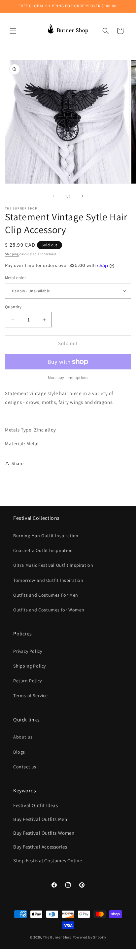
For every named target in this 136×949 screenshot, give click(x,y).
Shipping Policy (29, 666)
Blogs (19, 752)
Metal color (15, 277)
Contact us (24, 767)
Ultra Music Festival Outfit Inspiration (53, 565)
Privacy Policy (27, 651)
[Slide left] (53, 196)
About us (23, 737)
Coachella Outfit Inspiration (43, 550)
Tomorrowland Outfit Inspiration (48, 580)
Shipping (12, 254)
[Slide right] (82, 196)
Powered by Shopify (90, 937)
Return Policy (27, 681)
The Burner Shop (57, 937)
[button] (13, 31)
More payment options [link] (68, 377)
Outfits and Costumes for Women (49, 610)
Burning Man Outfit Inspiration (46, 536)
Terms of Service (30, 695)
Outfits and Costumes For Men (45, 595)
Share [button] (18, 463)
